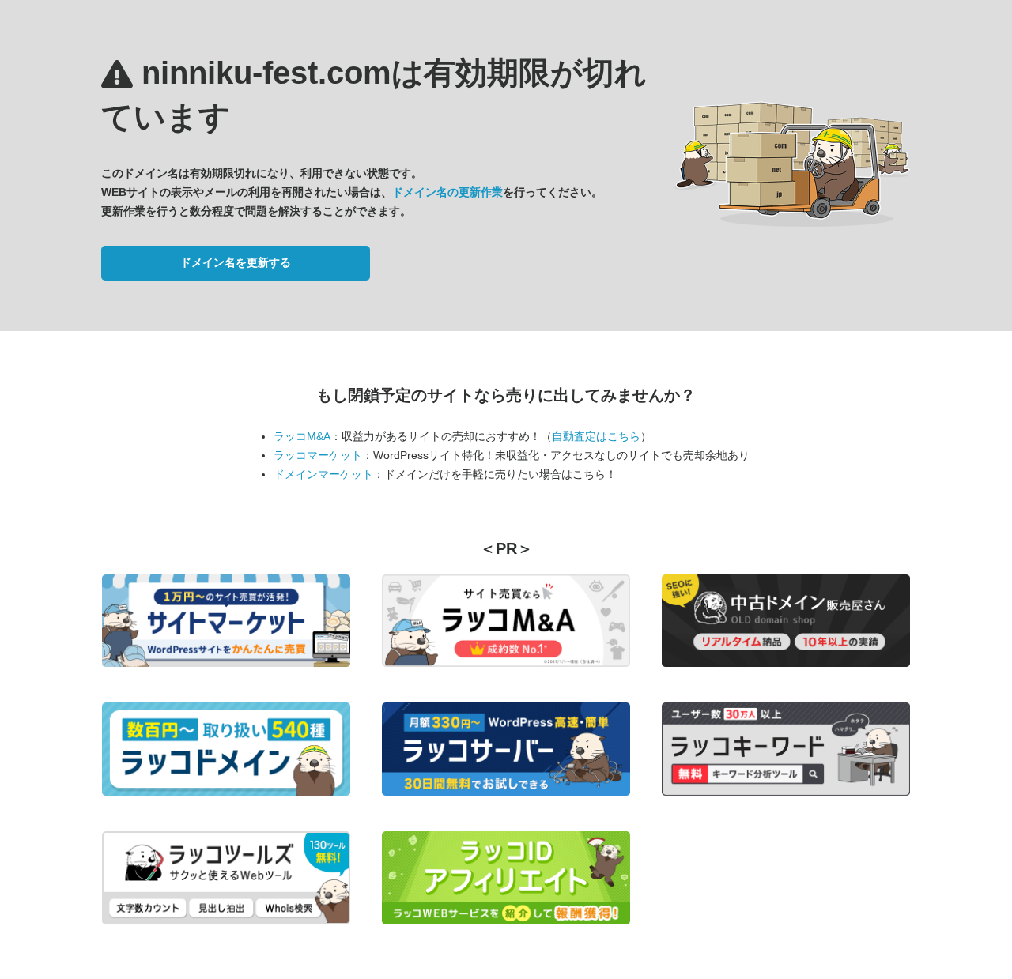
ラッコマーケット (318, 455)
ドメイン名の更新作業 (447, 192)
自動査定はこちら (596, 436)
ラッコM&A (302, 436)
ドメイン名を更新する (235, 262)
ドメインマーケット (323, 474)
